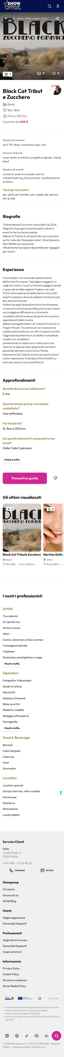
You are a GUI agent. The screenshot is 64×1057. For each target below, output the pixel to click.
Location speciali (13, 785)
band (44, 18)
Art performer (11, 622)
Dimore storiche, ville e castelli (21, 791)
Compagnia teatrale (15, 645)
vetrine (20, 18)
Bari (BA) (14, 110)
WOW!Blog (9, 901)
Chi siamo (9, 889)
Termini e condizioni (15, 980)
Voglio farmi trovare (15, 940)
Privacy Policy (11, 968)
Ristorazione (10, 809)
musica (36, 18)
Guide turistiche (12, 686)
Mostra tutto (12, 459)
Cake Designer (12, 750)
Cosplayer (9, 651)
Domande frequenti (15, 923)
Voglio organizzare (14, 917)
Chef (6, 762)
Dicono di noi (10, 895)
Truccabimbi (10, 616)
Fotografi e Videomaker (17, 680)
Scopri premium (12, 951)
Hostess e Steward (14, 698)
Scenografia (10, 721)
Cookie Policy (11, 974)
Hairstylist (9, 692)
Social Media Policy (14, 986)
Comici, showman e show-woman (23, 639)
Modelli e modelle (13, 710)
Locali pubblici (11, 815)
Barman (8, 745)
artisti (28, 18)
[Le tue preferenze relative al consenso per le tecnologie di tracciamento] (61, 792)
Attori (6, 633)
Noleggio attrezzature (16, 716)
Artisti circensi (11, 628)
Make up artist (11, 704)
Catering (8, 756)
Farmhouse (10, 797)
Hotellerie (9, 803)
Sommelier (9, 768)
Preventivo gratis (25, 478)
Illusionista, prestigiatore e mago (22, 657)
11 (43, 73)
